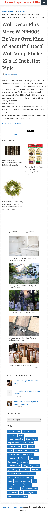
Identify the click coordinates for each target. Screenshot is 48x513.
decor (10, 450)
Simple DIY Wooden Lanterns (20, 365)
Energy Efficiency (14, 466)
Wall (9, 496)
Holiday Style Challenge (24, 477)
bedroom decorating (15, 439)
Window (16, 496)
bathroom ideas (29, 431)
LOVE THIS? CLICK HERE (11, 123)
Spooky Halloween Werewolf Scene (22, 313)
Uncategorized (30, 492)
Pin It (15, 134)
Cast (31, 443)
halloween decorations (16, 473)
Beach (21, 435)
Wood (24, 496)
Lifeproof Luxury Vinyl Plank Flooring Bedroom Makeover (22, 339)
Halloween (35, 469)
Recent (31, 232)
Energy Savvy (28, 466)
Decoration (34, 458)
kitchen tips (17, 485)
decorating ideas (31, 450)
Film (37, 466)
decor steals (23, 462)
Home (6, 11)
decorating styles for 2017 (17, 458)
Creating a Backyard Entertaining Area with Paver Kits (23, 286)
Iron (9, 485)
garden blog (12, 469)
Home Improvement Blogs (13, 507)
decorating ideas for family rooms (20, 454)
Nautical (11, 489)
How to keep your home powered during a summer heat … (26, 402)
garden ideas (24, 469)
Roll (17, 489)
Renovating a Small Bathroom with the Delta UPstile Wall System (23, 259)
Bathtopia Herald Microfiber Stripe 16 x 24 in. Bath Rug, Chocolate (12, 162)
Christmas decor (14, 446)
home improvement (22, 481)
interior (13, 11)
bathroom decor (14, 431)
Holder (10, 477)
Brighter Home (13, 443)
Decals (31, 446)
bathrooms (21, 11)
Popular (15, 232)
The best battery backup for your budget (26, 381)
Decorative (12, 462)
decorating (19, 450)
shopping (16, 74)
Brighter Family (31, 439)
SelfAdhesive (12, 492)
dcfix (24, 446)
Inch (34, 481)
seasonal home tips (29, 489)
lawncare (27, 485)
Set (21, 492)
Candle (24, 443)
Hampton (30, 473)
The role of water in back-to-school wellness (27, 392)
